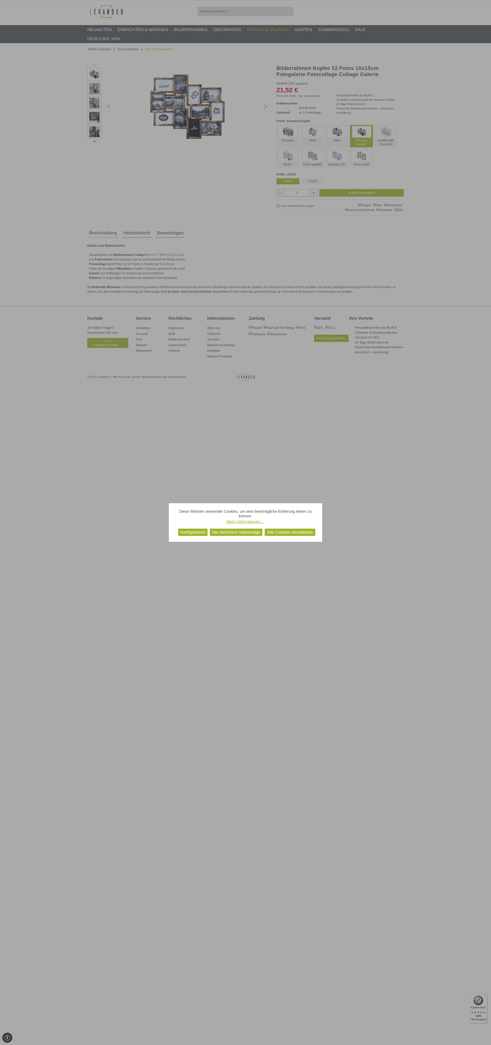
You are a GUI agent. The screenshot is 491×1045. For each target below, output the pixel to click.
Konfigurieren (192, 532)
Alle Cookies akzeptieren (290, 532)
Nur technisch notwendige (236, 532)
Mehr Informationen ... (246, 521)
